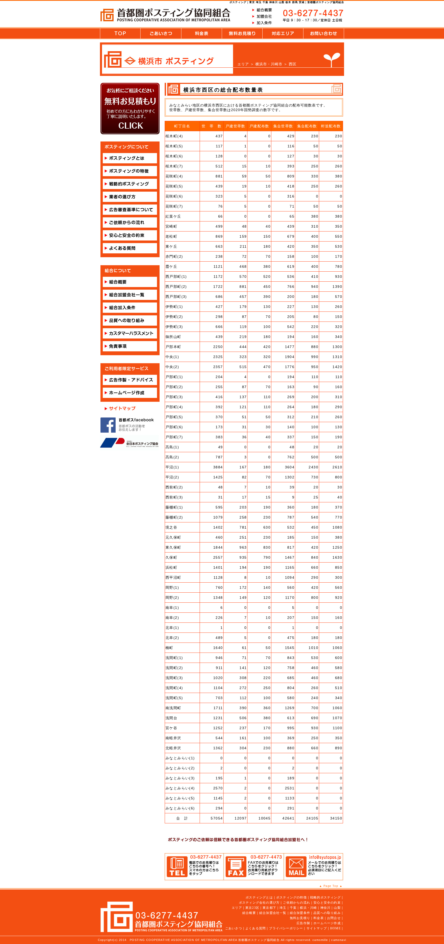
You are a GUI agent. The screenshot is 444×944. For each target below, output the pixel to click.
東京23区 (252, 908)
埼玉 (283, 908)
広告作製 (303, 923)
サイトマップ (317, 928)
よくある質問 (255, 928)
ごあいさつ (233, 928)
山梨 (337, 908)
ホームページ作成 (327, 923)
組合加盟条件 (300, 913)
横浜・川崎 (308, 908)
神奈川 (325, 908)
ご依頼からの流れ (296, 902)
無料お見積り (300, 918)
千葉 (293, 908)
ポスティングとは (259, 897)
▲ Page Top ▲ (331, 885)
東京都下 (269, 908)
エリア (243, 64)
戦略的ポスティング (325, 897)
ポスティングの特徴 (291, 897)
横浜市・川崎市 (268, 64)
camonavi (338, 939)
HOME (335, 928)
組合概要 (249, 913)
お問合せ (334, 918)
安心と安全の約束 (327, 902)
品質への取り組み (327, 913)
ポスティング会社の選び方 (259, 902)
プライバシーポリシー (286, 928)
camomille (320, 939)
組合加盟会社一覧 (272, 913)
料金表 (318, 918)
